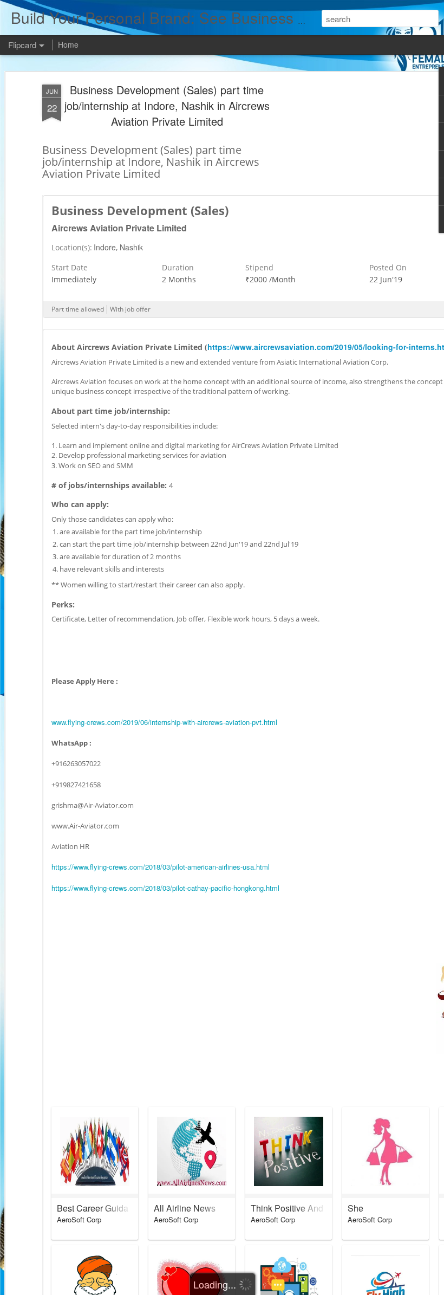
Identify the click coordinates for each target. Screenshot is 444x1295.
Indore (105, 247)
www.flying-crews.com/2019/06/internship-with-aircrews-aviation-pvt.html (164, 722)
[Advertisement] (351, 255)
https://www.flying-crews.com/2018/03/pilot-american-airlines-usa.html (160, 867)
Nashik (131, 247)
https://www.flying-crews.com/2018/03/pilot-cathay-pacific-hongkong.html (165, 888)
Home (68, 44)
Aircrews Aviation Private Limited (119, 228)
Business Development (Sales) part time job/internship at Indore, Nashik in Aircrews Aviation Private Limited (167, 105)
